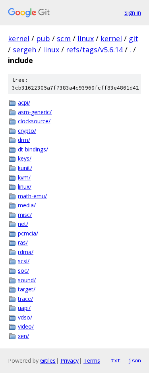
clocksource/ (34, 121)
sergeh (24, 49)
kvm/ (24, 177)
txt (115, 360)
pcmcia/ (28, 233)
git (133, 38)
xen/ (23, 336)
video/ (26, 326)
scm (64, 38)
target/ (26, 289)
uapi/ (24, 308)
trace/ (25, 298)
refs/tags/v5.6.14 (94, 49)
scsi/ (23, 261)
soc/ (23, 270)
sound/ (27, 280)
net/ (23, 224)
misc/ (25, 214)
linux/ (24, 186)
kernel (18, 38)
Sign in (132, 12)
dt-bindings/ (33, 149)
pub (43, 38)
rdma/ (25, 252)
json (134, 360)
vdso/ (25, 317)
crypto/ (27, 130)
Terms (91, 360)
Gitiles (48, 360)
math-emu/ (32, 196)
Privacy (69, 360)
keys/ (24, 158)
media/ (27, 205)
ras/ (23, 242)
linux (85, 38)
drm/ (24, 139)
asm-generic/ (35, 112)
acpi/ (24, 102)
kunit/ (25, 168)
